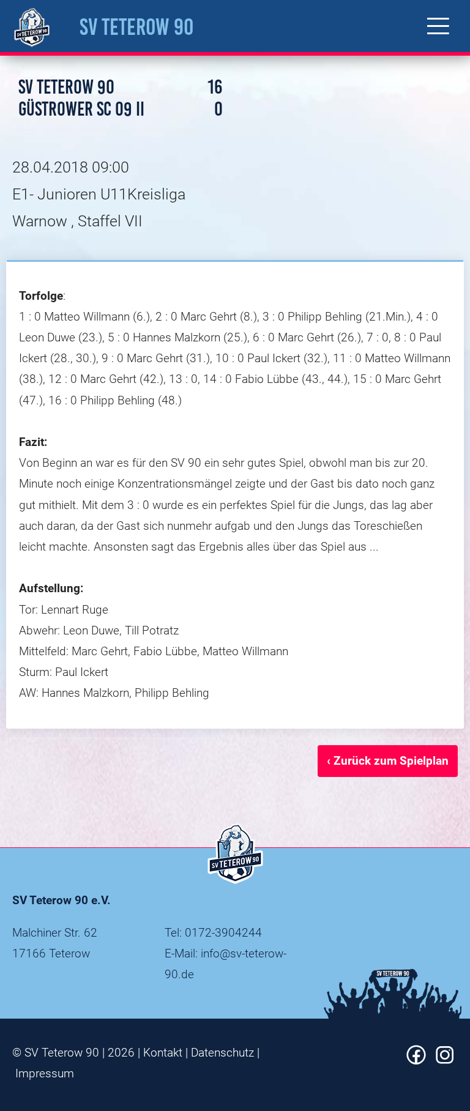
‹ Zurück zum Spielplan (388, 761)
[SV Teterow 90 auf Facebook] (416, 1060)
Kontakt (162, 1053)
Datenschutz (222, 1053)
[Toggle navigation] (438, 26)
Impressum (44, 1073)
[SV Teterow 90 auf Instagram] (445, 1060)
